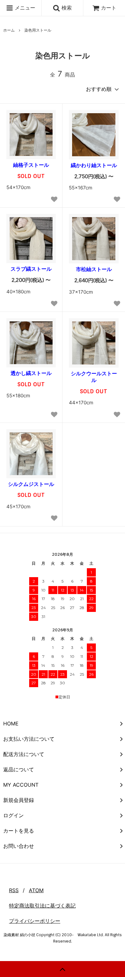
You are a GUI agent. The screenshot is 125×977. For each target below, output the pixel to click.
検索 (66, 7)
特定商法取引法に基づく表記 (42, 905)
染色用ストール (37, 30)
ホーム (9, 30)
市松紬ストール (94, 269)
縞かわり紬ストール (94, 165)
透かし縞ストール (31, 373)
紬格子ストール (31, 165)
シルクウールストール (94, 376)
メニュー (24, 7)
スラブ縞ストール (31, 269)
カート (108, 7)
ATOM (36, 890)
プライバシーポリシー (34, 921)
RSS (14, 890)
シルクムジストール (31, 484)
